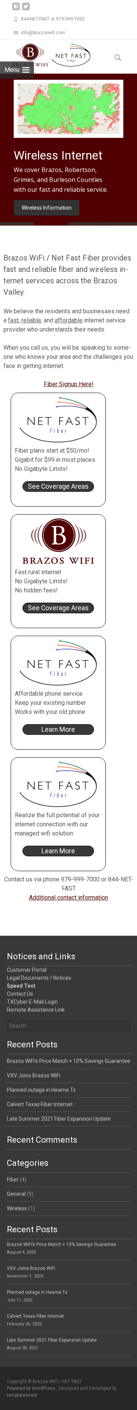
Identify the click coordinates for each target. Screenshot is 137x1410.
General (16, 1194)
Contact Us (20, 994)
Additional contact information (68, 897)
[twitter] (26, 9)
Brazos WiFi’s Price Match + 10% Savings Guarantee (68, 1061)
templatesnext (22, 1395)
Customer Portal (26, 970)
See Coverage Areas (58, 486)
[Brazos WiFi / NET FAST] (45, 55)
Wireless (17, 1208)
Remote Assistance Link (36, 1010)
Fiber (13, 1179)
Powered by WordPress (31, 1388)
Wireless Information (47, 208)
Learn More (58, 729)
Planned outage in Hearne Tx (41, 1090)
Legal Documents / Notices (39, 978)
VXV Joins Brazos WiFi (33, 1075)
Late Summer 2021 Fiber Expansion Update (59, 1119)
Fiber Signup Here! (69, 384)
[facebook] (16, 9)
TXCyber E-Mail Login (32, 1002)
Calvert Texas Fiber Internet (40, 1104)
